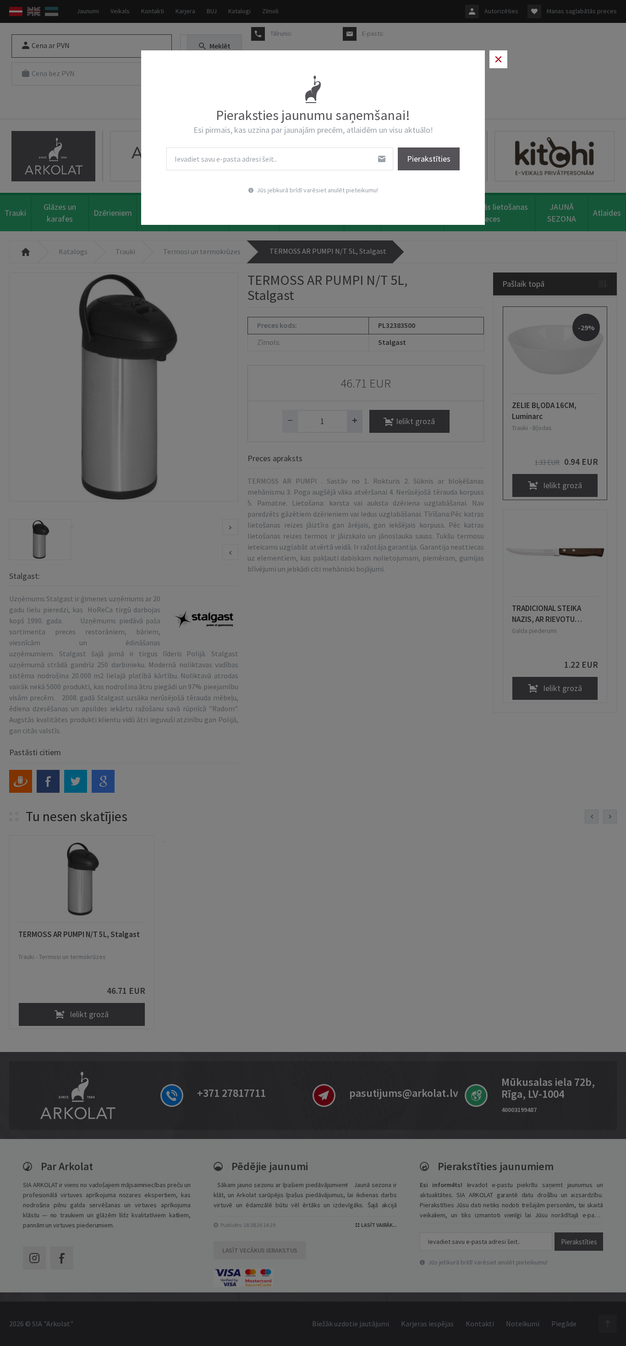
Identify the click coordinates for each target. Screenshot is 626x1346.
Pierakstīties (428, 158)
